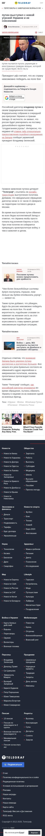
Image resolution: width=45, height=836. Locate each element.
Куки (21, 833)
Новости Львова (11, 471)
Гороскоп (30, 580)
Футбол (29, 512)
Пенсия (5, 713)
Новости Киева (10, 454)
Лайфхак (30, 601)
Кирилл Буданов (11, 688)
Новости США (10, 584)
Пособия (30, 485)
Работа (29, 458)
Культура (30, 597)
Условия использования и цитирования (20, 786)
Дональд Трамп (11, 667)
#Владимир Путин (33, 402)
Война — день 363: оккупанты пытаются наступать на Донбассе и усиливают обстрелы (29, 346)
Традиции (30, 673)
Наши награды (9, 794)
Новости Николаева (9, 497)
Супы (28, 727)
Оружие (7, 638)
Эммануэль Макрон (9, 676)
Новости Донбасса (12, 488)
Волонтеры (9, 642)
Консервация (32, 723)
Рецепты (28, 713)
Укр (41, 3)
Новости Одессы (11, 466)
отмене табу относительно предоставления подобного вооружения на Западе (22, 134)
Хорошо (34, 833)
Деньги (7, 514)
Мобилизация (30, 618)
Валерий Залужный (8, 682)
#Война (20, 402)
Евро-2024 (30, 529)
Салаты (29, 736)
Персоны (6, 655)
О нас (5, 773)
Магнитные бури (33, 605)
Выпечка (29, 719)
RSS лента (8, 816)
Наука (5, 544)
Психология (31, 562)
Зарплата (30, 454)
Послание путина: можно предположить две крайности (27, 277)
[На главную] (22, 3)
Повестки (30, 623)
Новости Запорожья (9, 476)
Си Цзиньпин (9, 671)
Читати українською (10, 32)
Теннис (29, 521)
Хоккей (29, 525)
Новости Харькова (12, 458)
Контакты (7, 799)
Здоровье (28, 544)
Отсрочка (30, 631)
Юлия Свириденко (12, 705)
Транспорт (8, 519)
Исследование (32, 566)
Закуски (29, 740)
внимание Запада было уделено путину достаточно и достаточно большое (19, 361)
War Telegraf (20, 338)
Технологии (9, 549)
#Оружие (11, 402)
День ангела (31, 681)
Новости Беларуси (12, 601)
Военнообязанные (34, 636)
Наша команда (9, 803)
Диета (28, 558)
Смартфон (8, 566)
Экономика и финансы (8, 508)
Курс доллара (10, 531)
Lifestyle (28, 574)
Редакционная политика (13, 782)
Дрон (6, 562)
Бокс (28, 516)
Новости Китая (10, 597)
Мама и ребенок (33, 549)
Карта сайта (8, 807)
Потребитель (31, 584)
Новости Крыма (11, 492)
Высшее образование (31, 480)
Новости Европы (11, 580)
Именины (30, 686)
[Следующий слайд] (42, 8)
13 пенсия (8, 719)
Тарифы (7, 527)
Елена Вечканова (14, 26)
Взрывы (7, 629)
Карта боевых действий (10, 624)
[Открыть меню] (4, 3)
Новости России (11, 588)
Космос (7, 553)
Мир (4, 574)
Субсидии (30, 466)
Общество (29, 448)
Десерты (30, 731)
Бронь (28, 627)
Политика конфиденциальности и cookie (21, 777)
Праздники (29, 655)
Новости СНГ (10, 592)
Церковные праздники (31, 661)
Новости (6, 448)
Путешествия (32, 592)
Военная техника (11, 646)
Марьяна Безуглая (12, 701)
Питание (29, 553)
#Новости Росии (26, 405)
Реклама (7, 790)
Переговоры (9, 634)
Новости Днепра (11, 462)
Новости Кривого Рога (11, 482)
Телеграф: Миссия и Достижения (17, 811)
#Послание (13, 405)
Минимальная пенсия (10, 739)
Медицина (30, 471)
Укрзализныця (10, 536)
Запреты (29, 677)
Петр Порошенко (11, 692)
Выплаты (30, 462)
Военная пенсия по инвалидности (12, 733)
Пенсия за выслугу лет (12, 746)
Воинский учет (32, 640)
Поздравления (32, 609)
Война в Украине (10, 618)
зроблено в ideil (8, 828)
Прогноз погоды (33, 490)
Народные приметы (30, 668)
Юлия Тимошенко (11, 697)
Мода (28, 588)
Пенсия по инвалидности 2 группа (11, 725)
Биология (8, 558)
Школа (29, 475)
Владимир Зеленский (8, 661)
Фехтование (31, 533)
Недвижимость (10, 523)
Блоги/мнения (19, 270)
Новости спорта (31, 507)
